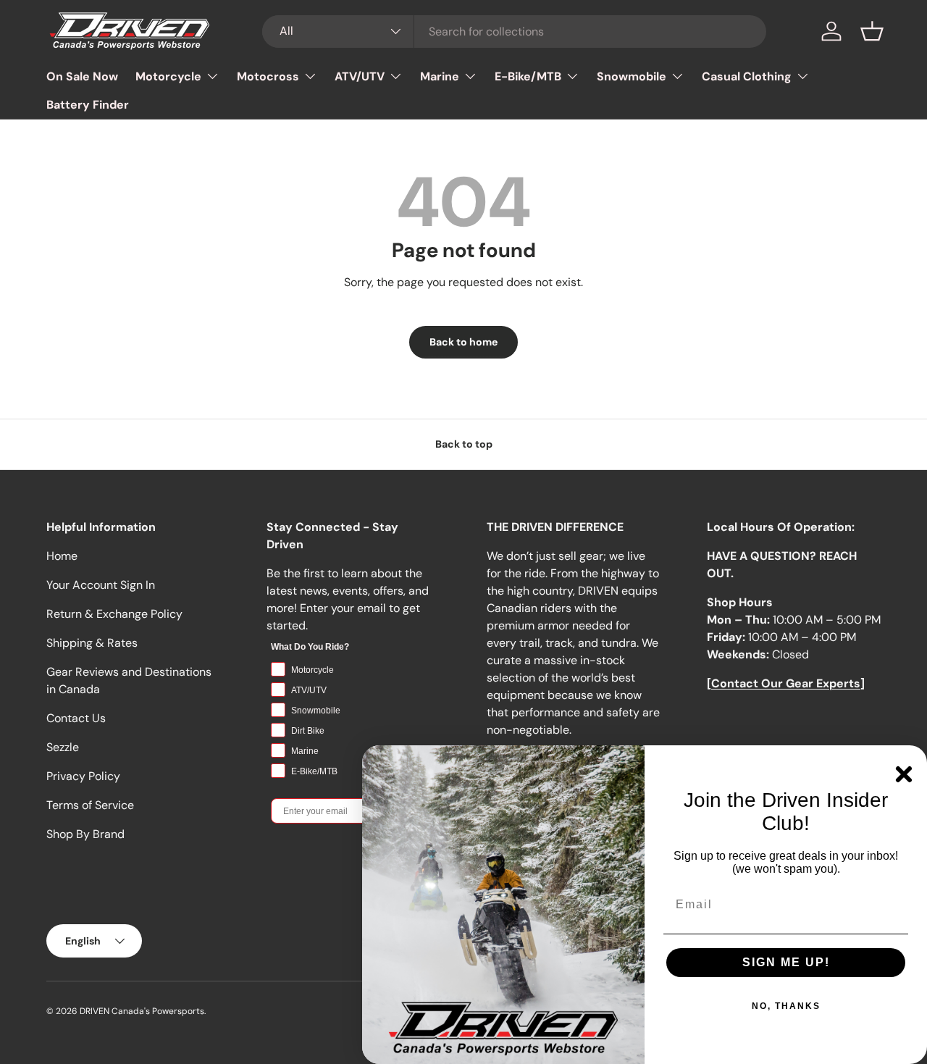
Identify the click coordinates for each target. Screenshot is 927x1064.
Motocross (268, 76)
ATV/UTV (360, 76)
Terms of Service (90, 805)
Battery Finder (87, 104)
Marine (439, 76)
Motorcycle (168, 76)
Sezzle (62, 747)
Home (61, 556)
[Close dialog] (903, 774)
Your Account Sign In (100, 584)
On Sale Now (82, 76)
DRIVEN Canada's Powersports (142, 1011)
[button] (872, 31)
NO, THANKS (786, 1006)
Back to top (463, 444)
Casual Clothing (747, 76)
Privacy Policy (83, 776)
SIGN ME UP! (786, 962)
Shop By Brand (85, 834)
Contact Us (76, 718)
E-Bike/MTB (528, 76)
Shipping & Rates (92, 642)
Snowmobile (631, 76)
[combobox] (514, 31)
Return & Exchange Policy (114, 613)
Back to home (463, 341)
